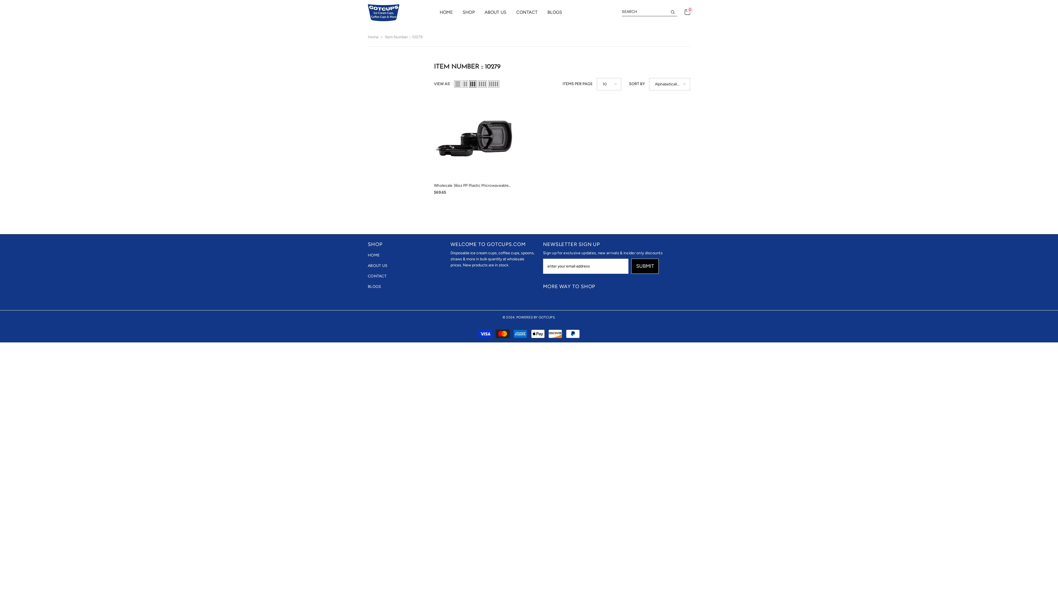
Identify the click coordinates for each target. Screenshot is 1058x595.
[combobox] (645, 12)
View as (442, 84)
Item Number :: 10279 (404, 37)
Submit (645, 266)
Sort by (637, 84)
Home (373, 37)
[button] (457, 84)
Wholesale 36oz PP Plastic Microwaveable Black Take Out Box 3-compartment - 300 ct (471, 186)
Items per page (578, 84)
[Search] (649, 12)
